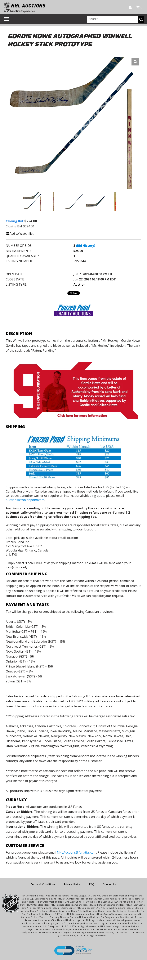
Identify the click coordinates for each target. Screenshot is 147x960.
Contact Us (110, 884)
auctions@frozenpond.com (25, 500)
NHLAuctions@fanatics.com (76, 852)
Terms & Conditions (42, 884)
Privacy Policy (72, 884)
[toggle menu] (7, 19)
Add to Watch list (21, 233)
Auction (79, 284)
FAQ (91, 884)
